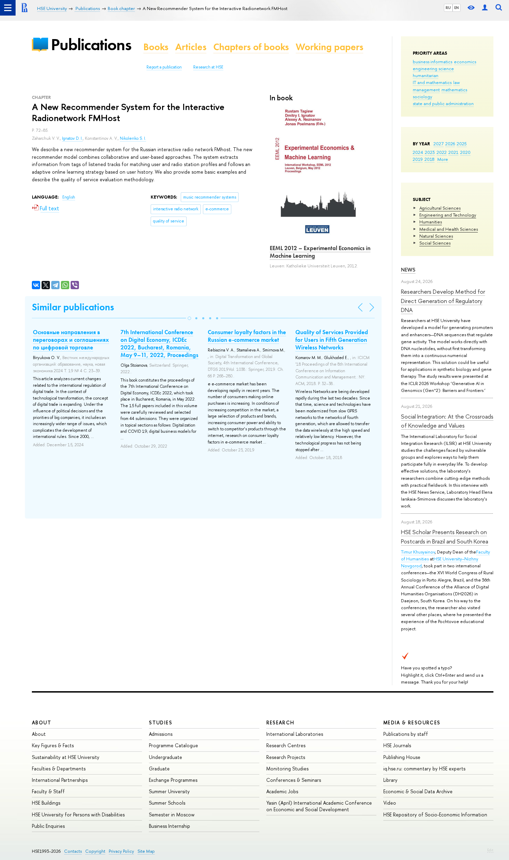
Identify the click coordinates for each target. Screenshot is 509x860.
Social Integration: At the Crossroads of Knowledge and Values (447, 420)
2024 (418, 152)
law (456, 82)
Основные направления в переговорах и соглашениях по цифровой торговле (71, 339)
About (41, 722)
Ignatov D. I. (72, 138)
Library (390, 780)
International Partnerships (60, 780)
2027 (439, 143)
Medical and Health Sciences (448, 229)
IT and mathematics (432, 82)
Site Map (146, 851)
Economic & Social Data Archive (418, 791)
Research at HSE (208, 67)
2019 (418, 159)
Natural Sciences (436, 236)
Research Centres (285, 745)
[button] (189, 318)
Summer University (169, 791)
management (426, 89)
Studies (160, 722)
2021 (453, 152)
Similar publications (73, 307)
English (68, 197)
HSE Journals (397, 745)
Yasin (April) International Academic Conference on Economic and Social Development (319, 805)
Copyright (95, 851)
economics (465, 61)
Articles (190, 47)
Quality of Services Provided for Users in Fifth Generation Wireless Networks (331, 339)
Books (155, 47)
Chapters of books (251, 47)
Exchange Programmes (173, 780)
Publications (91, 44)
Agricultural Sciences (440, 208)
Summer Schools (167, 802)
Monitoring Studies (287, 768)
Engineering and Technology (447, 215)
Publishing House (401, 757)
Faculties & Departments (59, 768)
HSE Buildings (46, 802)
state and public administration (443, 103)
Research (280, 722)
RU (448, 7)
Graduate (159, 768)
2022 (442, 152)
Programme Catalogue (173, 745)
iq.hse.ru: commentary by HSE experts (424, 768)
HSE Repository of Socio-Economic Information (435, 814)
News (408, 269)
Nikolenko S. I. (133, 138)
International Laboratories (294, 734)
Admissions (160, 734)
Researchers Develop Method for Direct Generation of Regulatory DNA (443, 300)
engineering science (433, 68)
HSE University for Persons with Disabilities (78, 814)
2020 (465, 152)
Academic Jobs (282, 791)
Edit (490, 850)
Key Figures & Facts (53, 745)
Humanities (430, 222)
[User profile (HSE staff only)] (485, 8)
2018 (430, 159)
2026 (450, 143)
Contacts (73, 851)
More (442, 159)
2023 (430, 152)
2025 (462, 143)
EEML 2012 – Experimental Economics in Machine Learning (320, 251)
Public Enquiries (48, 826)
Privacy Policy (121, 851)
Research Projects (285, 757)
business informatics (432, 61)
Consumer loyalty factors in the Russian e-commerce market (247, 336)
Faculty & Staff (48, 791)
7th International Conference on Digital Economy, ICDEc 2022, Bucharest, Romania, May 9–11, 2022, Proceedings (159, 343)
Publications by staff (405, 734)
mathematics (454, 89)
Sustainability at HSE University (65, 757)
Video (389, 802)
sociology (422, 96)
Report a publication (164, 67)
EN (456, 7)
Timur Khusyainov (418, 552)
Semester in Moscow (172, 814)
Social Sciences (434, 243)
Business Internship (169, 826)
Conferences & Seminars (293, 780)
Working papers (329, 47)
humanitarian (425, 75)
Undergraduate (165, 757)
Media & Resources (411, 722)
